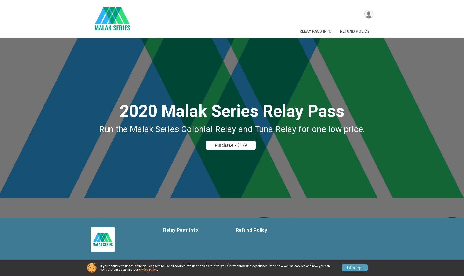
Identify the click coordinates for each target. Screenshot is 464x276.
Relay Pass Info (315, 31)
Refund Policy (355, 31)
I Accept (355, 267)
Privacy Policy (148, 269)
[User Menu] (368, 14)
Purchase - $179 (231, 145)
